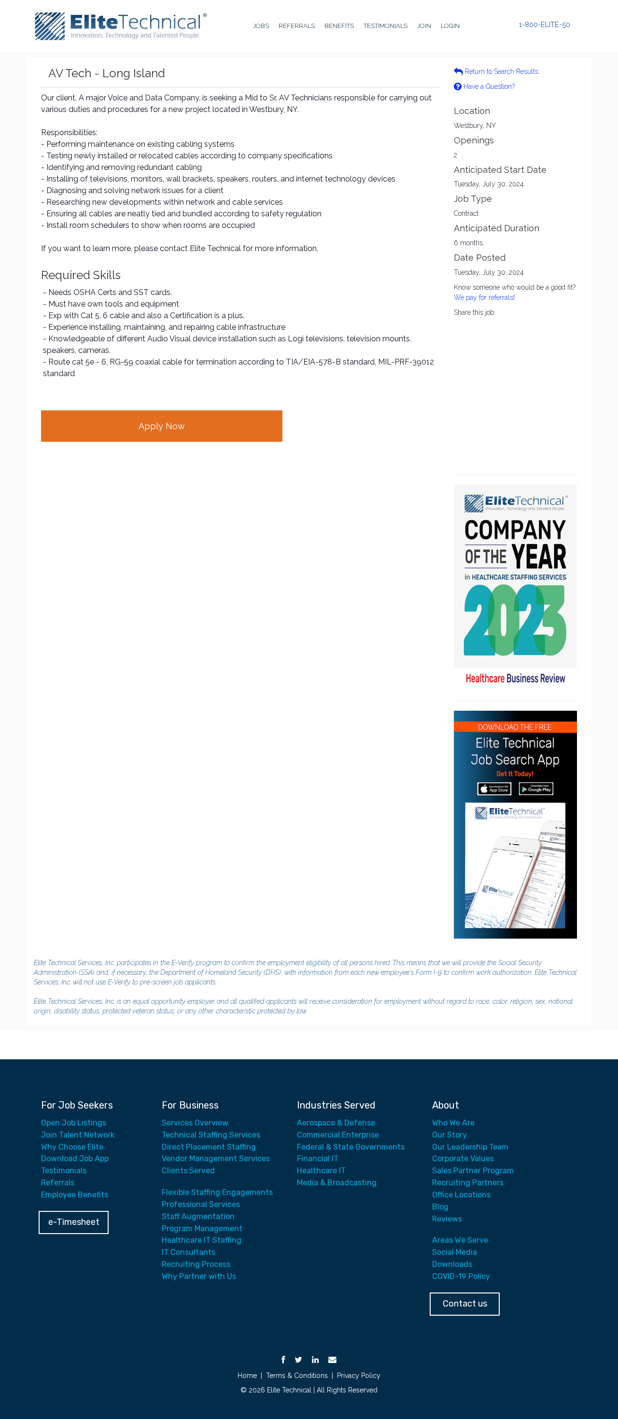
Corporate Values (463, 1158)
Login (450, 25)
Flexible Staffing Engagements (217, 1192)
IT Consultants (188, 1252)
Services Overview (195, 1122)
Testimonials (385, 25)
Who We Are (453, 1122)
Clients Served (188, 1170)
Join (424, 25)
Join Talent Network (77, 1134)
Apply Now (162, 426)
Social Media (454, 1252)
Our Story (449, 1134)
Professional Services (201, 1204)
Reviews (447, 1218)
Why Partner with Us (199, 1276)
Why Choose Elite (72, 1147)
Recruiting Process (196, 1264)
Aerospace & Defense (336, 1122)
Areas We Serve (460, 1240)
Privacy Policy (358, 1375)
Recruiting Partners (468, 1182)
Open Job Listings (73, 1122)
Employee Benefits (74, 1194)
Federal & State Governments (351, 1147)
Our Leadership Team (470, 1147)
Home (247, 1375)
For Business (190, 1105)
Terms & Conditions (297, 1375)
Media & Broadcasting (337, 1182)
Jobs (261, 25)
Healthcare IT (321, 1170)
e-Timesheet (73, 1222)
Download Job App (75, 1158)
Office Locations (461, 1194)
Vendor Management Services (216, 1158)
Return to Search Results (500, 71)
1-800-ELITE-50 (544, 24)
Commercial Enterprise (338, 1134)
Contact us (465, 1303)
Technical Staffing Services (211, 1134)
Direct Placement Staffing (209, 1147)
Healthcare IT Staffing (201, 1240)
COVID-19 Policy (461, 1276)
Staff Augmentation (198, 1216)
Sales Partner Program (473, 1170)
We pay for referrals (483, 297)
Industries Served (336, 1105)
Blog (440, 1206)
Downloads (452, 1264)
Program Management (202, 1228)
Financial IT (317, 1158)
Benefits (339, 25)
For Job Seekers (77, 1105)
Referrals (297, 25)
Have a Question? (488, 86)
